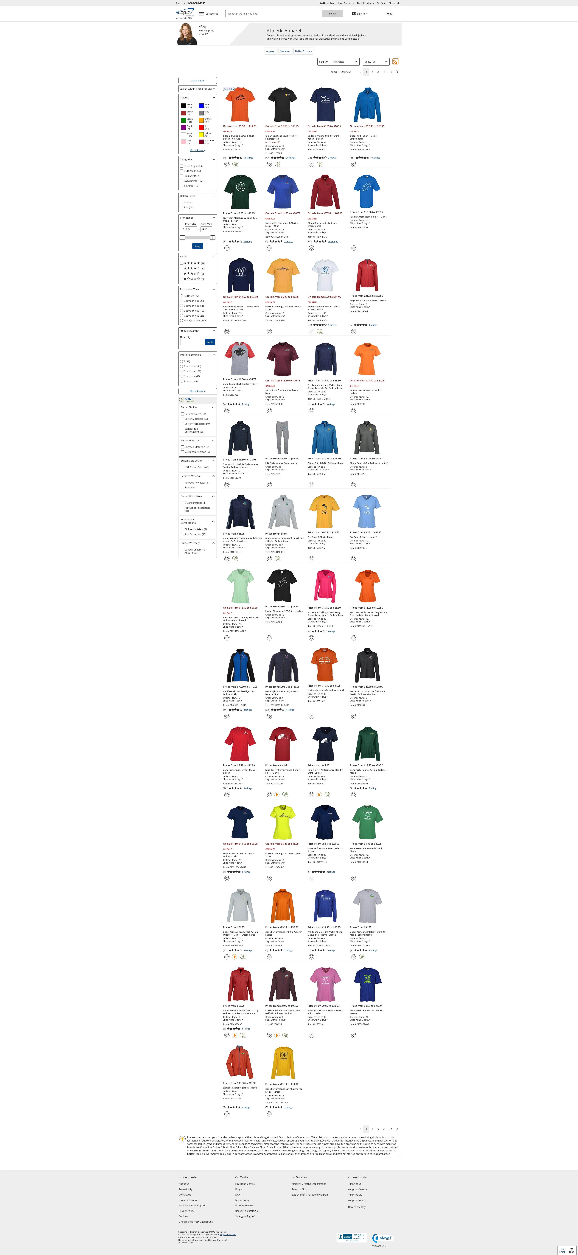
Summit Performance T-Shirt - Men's (281, 392)
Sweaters (285, 51)
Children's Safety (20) (196, 529)
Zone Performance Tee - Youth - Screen (367, 1012)
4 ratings (248, 710)
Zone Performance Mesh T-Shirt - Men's (367, 850)
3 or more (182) (192, 371)
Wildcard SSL (378, 1247)
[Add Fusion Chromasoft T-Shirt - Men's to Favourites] (353, 248)
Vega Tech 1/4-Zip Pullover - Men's (368, 300)
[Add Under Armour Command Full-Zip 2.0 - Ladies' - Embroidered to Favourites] (226, 558)
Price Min (190, 224)
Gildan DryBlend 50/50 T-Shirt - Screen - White (324, 308)
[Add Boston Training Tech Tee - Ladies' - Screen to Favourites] (269, 878)
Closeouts (394, 3)
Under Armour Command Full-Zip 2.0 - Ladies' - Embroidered (242, 540)
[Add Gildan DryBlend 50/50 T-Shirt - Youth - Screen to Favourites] (311, 164)
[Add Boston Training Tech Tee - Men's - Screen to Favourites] (269, 331)
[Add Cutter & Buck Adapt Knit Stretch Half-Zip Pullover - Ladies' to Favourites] (269, 1035)
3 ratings (331, 404)
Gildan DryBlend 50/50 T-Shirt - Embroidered (281, 137)
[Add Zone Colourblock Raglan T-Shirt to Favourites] (226, 410)
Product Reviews (244, 1205)
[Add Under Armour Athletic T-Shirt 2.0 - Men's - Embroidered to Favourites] (353, 956)
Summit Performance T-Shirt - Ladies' (366, 392)
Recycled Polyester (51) (197, 482)
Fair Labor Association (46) (197, 509)
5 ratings (248, 788)
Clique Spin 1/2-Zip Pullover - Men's (326, 463)
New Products (365, 3)
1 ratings (288, 242)
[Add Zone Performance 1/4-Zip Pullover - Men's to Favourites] (353, 794)
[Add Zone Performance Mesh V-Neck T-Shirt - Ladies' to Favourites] (311, 1035)
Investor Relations (189, 1200)
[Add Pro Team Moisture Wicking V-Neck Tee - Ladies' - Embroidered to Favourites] (353, 637)
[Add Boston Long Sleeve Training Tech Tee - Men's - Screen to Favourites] (226, 331)
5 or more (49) (192, 376)
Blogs (238, 1189)
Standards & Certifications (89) (194, 430)
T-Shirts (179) (191, 185)
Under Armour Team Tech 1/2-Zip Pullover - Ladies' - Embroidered (240, 1012)
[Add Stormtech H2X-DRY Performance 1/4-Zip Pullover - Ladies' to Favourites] (353, 716)
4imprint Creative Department (309, 1183)
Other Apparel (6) (193, 166)
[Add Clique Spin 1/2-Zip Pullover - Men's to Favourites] (311, 484)
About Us (184, 1183)
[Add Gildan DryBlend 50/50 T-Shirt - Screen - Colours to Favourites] (226, 164)
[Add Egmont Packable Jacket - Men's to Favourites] (226, 1113)
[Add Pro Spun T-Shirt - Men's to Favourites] (311, 558)
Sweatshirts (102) (193, 180)
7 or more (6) (191, 381)
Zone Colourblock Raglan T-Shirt (240, 384)
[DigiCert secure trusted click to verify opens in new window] (383, 1238)
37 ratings (375, 158)
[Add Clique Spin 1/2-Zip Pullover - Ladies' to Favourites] (353, 484)
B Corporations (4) (195, 502)
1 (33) (187, 361)
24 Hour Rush (327, 3)
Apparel (270, 51)
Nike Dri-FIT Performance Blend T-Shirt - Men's (283, 771)
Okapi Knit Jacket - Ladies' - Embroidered (322, 224)
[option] (188, 105)
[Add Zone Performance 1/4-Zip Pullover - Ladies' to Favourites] (269, 956)
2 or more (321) (192, 366)
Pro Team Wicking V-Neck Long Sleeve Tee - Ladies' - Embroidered (325, 614)
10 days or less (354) (195, 320)
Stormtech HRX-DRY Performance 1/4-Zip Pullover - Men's (240, 465)
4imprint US (355, 1183)
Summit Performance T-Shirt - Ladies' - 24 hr (239, 855)
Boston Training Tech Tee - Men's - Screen (283, 308)
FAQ (237, 1194)
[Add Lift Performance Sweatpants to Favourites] (269, 484)
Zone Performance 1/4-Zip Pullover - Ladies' (284, 933)
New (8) (188, 202)
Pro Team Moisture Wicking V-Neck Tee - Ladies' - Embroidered (368, 614)
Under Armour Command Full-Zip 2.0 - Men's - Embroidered (284, 540)
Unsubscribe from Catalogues (196, 1222)
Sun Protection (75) (195, 534)
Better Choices (303, 51)
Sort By (323, 62)
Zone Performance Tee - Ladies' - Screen (325, 850)
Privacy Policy (187, 1211)
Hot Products (346, 3)
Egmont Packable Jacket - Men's (240, 1087)
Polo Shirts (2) (192, 175)
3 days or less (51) (194, 305)
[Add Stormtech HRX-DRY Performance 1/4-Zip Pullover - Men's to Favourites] (226, 484)
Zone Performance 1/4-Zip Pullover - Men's (369, 771)
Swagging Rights (245, 1216)
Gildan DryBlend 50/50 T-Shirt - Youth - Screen (324, 137)
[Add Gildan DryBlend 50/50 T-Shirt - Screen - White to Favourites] (311, 331)
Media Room (242, 1200)
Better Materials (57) (196, 418)
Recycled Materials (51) (197, 446)
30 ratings (333, 242)
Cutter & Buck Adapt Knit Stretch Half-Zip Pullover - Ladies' (282, 1012)
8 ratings (248, 242)
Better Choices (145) (196, 413)
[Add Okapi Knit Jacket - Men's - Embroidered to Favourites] (353, 164)
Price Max (206, 224)
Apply (197, 246)
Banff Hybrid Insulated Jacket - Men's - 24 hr (281, 693)
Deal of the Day (357, 1207)
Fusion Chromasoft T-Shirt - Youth (326, 690)
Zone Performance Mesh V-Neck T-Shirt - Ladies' (326, 1012)
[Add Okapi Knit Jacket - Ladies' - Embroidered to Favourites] (311, 248)
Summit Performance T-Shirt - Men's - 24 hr (281, 224)
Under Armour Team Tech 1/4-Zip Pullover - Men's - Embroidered (240, 933)
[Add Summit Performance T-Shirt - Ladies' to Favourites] (353, 410)
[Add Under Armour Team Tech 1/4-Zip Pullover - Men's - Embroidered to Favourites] (226, 956)
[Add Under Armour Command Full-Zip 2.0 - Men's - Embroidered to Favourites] (269, 558)
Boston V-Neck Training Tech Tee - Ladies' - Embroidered (241, 619)
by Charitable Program (310, 1194)
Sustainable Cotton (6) (197, 451)
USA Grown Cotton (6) (197, 467)
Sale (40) (188, 207)
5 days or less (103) (194, 310)
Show (368, 62)
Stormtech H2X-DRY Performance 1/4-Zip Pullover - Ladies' (367, 693)
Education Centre (245, 1183)
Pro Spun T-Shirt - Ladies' (363, 537)
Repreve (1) (191, 487)
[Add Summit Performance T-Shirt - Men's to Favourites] (269, 410)
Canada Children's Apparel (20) (195, 551)
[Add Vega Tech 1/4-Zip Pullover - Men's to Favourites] (353, 331)
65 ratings (249, 158)
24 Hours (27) (191, 295)
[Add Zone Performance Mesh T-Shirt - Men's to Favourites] (353, 878)
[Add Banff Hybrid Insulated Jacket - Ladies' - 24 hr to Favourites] (226, 716)
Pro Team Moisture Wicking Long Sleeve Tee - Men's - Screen (325, 933)
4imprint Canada (357, 1189)
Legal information (228, 1234)
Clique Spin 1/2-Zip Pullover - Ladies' (369, 463)
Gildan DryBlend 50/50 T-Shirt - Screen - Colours (239, 137)
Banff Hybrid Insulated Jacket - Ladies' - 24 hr (239, 693)
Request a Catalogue (247, 1211)
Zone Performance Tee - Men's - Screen (240, 771)
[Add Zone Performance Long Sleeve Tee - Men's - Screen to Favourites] (269, 1113)
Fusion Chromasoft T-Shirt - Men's (368, 216)
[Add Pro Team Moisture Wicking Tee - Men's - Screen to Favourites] (226, 248)
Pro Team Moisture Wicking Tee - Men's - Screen (240, 219)
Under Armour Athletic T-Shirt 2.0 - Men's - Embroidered (368, 933)
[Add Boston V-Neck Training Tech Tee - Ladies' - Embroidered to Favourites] (226, 637)
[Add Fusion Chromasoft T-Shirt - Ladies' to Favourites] (269, 637)
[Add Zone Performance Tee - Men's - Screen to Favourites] (226, 794)
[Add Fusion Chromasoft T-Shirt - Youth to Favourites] (311, 716)
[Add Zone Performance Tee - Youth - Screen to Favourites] (353, 1035)
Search (332, 13)
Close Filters (198, 80)
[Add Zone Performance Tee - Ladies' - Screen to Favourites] (311, 878)
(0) (390, 14)
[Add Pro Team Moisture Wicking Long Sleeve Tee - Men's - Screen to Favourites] (311, 956)
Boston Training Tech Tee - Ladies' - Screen (284, 855)
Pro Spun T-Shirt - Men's (320, 537)
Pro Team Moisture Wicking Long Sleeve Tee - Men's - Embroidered (325, 386)
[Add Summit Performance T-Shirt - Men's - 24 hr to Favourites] (269, 248)
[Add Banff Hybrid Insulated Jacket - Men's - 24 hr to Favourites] (269, 716)
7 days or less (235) (194, 315)
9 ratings (332, 325)
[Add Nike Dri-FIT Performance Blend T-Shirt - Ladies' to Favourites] (311, 794)
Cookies (184, 1217)
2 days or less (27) (194, 300)
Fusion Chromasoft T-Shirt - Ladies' (284, 611)
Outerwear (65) (192, 170)
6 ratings (248, 950)
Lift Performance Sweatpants (281, 463)
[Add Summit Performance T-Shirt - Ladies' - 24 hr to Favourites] (226, 878)
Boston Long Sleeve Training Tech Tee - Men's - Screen (241, 308)
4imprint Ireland (357, 1200)
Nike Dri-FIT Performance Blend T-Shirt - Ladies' (326, 771)
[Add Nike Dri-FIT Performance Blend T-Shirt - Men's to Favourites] (269, 794)
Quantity (185, 337)
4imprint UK (355, 1194)
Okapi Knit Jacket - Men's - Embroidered (364, 137)
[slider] (182, 237)
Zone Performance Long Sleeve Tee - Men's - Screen (284, 1090)
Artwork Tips (299, 1189)
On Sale (381, 3)
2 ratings (332, 158)
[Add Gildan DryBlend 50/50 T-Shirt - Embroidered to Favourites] (269, 164)
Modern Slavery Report (192, 1206)
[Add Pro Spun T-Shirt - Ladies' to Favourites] (353, 558)
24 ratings (291, 158)
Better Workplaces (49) (197, 423)
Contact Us (185, 1194)
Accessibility (185, 1189)
